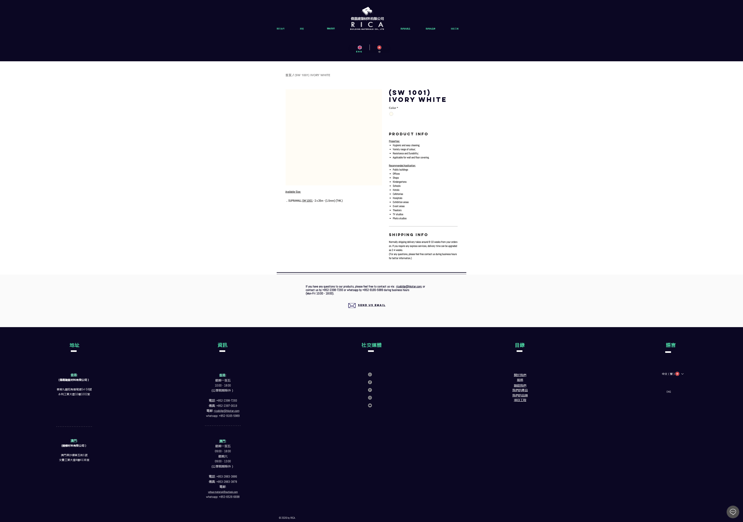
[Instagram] (370, 398)
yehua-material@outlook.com (223, 492)
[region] (367, 309)
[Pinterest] (370, 390)
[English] (360, 47)
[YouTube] (370, 405)
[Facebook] (370, 382)
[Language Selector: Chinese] (679, 374)
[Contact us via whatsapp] (370, 374)
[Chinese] (379, 47)
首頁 (288, 75)
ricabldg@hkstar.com (408, 286)
